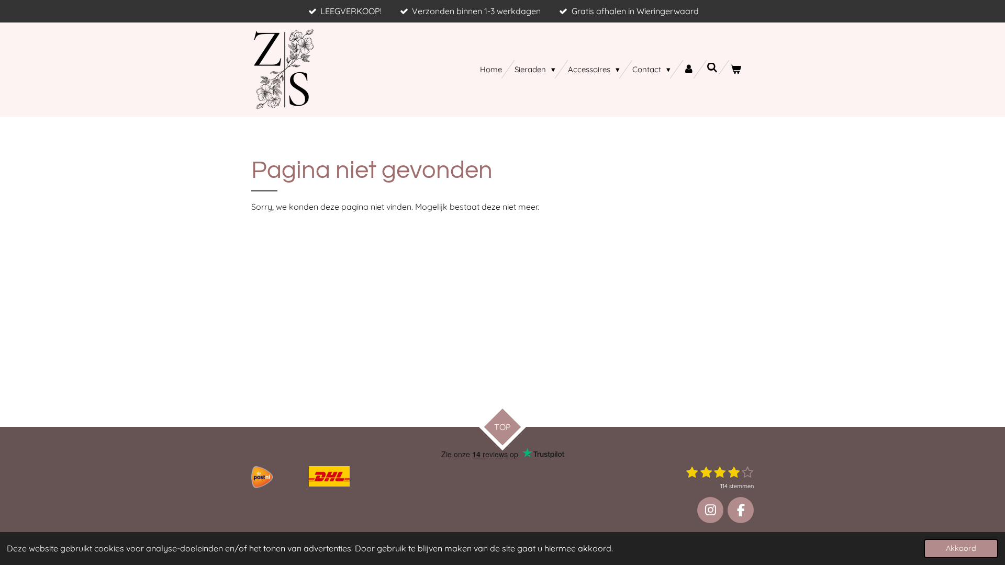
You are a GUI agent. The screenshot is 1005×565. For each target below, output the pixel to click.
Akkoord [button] (961, 548)
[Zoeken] (712, 67)
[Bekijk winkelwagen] (735, 69)
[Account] (688, 69)
